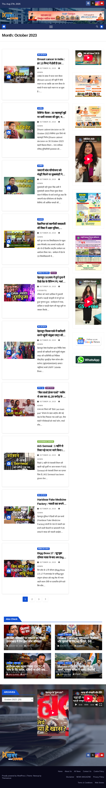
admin (29, 646)
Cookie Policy (99, 771)
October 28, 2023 (48, 233)
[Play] (76, 704)
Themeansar (6, 778)
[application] (88, 698)
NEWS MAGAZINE (83, 777)
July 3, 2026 (14, 674)
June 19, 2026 (66, 674)
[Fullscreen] (100, 704)
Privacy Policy (98, 777)
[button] (97, 26)
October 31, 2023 (48, 68)
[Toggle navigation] (51, 27)
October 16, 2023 (48, 455)
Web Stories (99, 783)
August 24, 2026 (16, 646)
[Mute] (96, 704)
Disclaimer (70, 777)
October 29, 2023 (48, 179)
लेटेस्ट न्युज (41, 388)
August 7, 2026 (66, 646)
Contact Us (87, 771)
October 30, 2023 (48, 122)
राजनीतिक (40, 108)
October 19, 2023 (48, 401)
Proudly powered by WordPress (14, 776)
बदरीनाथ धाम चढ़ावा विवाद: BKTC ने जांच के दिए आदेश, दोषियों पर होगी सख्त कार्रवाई (26, 670)
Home (60, 771)
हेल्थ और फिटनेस (42, 54)
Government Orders (45, 441)
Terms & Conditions (85, 783)
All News (77, 771)
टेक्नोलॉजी (40, 219)
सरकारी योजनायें (50, 388)
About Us (68, 771)
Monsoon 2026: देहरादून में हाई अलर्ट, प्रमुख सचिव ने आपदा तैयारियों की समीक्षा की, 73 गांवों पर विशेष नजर (78, 670)
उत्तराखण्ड (9, 663)
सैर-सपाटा (53, 273)
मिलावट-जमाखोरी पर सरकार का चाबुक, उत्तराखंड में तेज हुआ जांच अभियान (26, 639)
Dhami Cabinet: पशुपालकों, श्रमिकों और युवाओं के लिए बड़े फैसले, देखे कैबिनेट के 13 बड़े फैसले (78, 641)
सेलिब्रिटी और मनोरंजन (43, 273)
